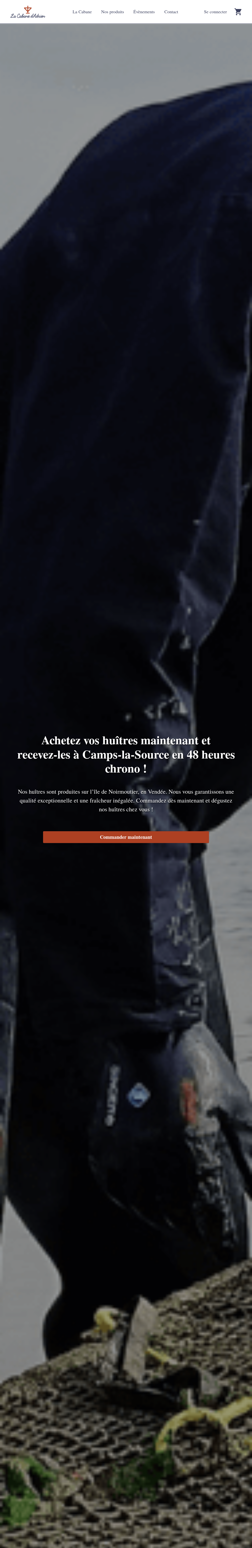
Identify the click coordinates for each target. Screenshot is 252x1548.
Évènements (144, 11)
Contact (171, 11)
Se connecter (215, 11)
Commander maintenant (126, 837)
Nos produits (112, 11)
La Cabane (82, 11)
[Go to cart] (238, 11)
